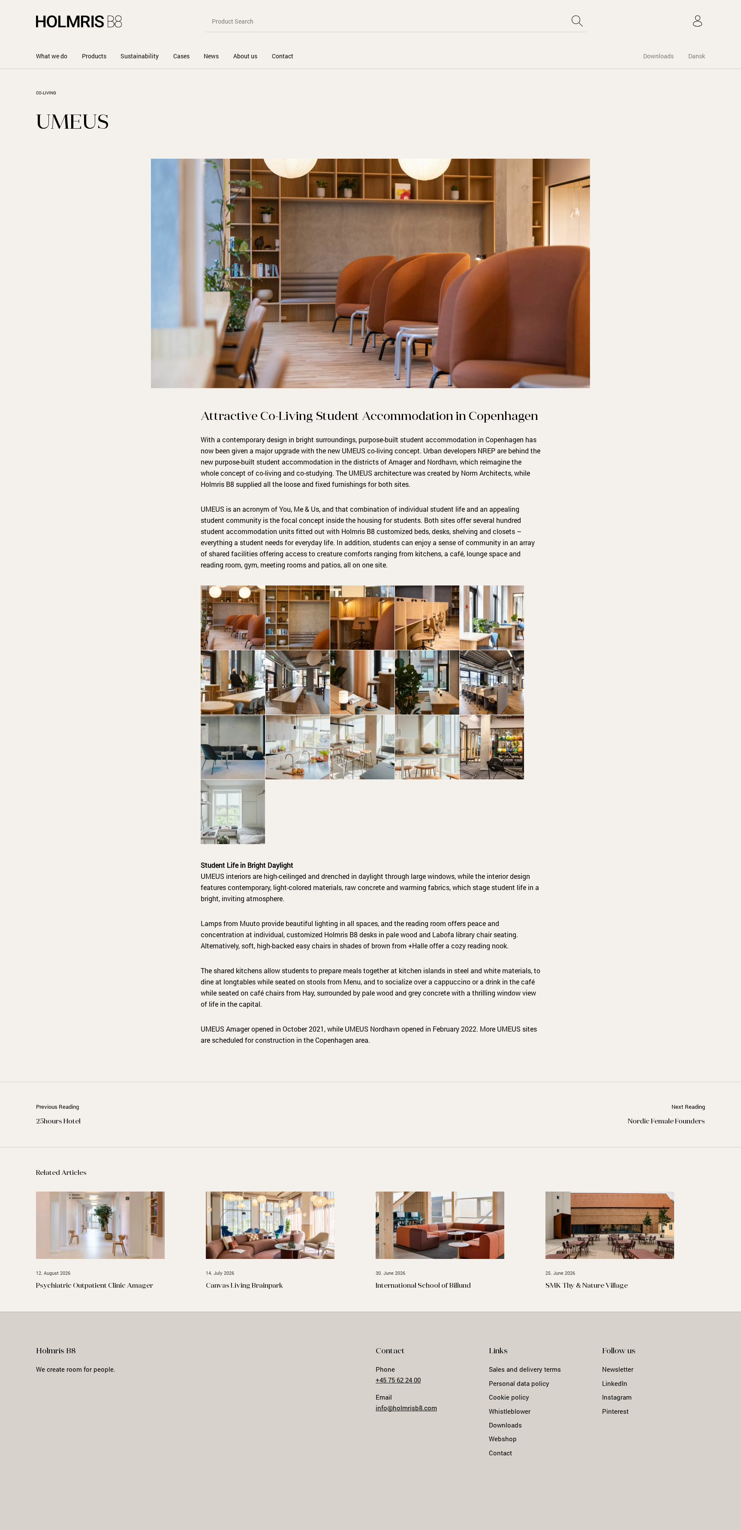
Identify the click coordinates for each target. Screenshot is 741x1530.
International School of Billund (423, 1286)
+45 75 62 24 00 (398, 1380)
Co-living (46, 93)
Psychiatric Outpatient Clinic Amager (94, 1286)
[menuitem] (52, 56)
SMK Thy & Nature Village (586, 1286)
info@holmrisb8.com (406, 1407)
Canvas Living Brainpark (244, 1286)
